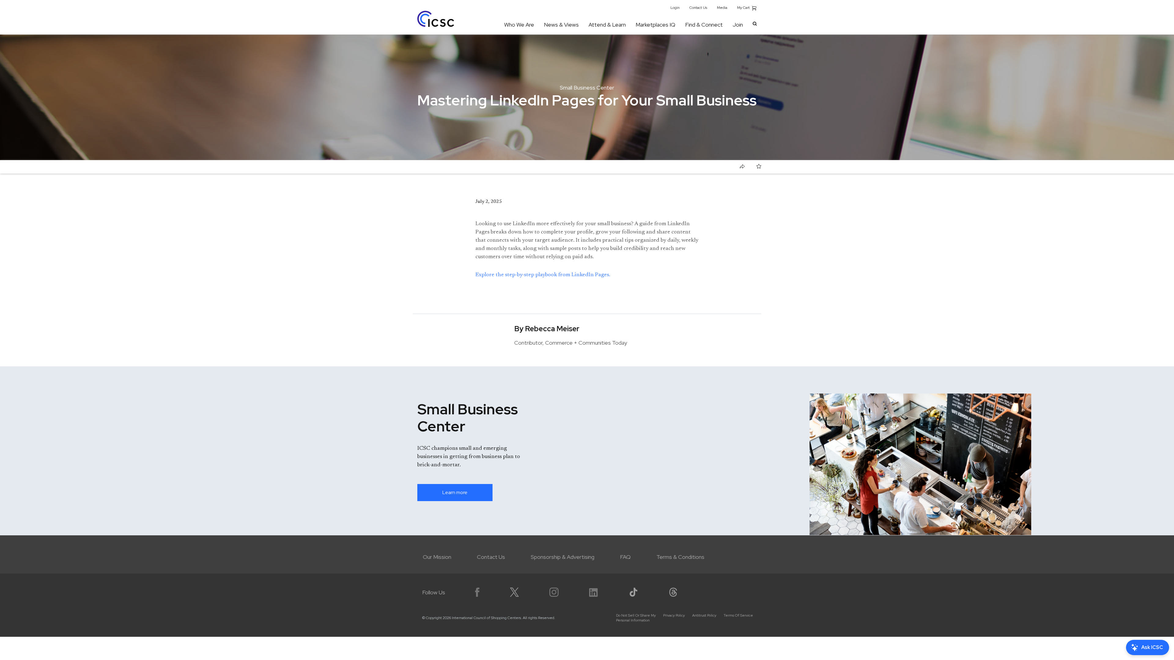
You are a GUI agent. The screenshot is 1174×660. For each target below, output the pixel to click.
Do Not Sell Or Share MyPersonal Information (636, 618)
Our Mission (437, 556)
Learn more (454, 492)
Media (722, 7)
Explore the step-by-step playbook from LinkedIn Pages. (542, 275)
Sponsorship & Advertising (562, 556)
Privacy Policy (674, 615)
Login (675, 7)
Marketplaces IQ (655, 24)
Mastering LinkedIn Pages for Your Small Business (488, 167)
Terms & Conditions (680, 556)
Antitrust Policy (704, 615)
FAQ (625, 556)
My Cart (744, 7)
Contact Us (698, 7)
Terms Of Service (738, 615)
